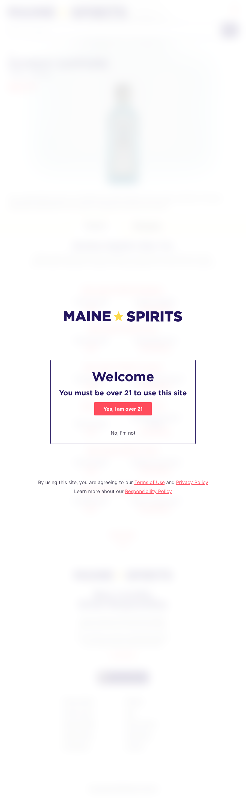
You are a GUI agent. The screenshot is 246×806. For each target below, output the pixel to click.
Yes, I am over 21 (123, 409)
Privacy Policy (192, 482)
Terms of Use (149, 482)
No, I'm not (123, 433)
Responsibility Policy (148, 491)
